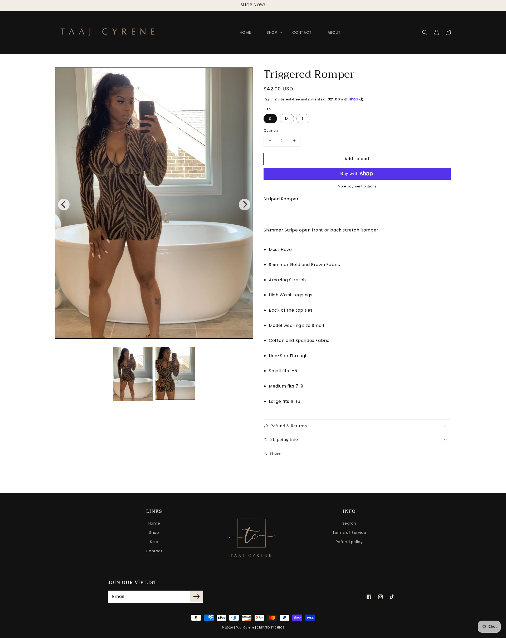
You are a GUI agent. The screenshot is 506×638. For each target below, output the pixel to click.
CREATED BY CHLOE (270, 628)
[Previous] (64, 204)
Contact (154, 551)
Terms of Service (349, 532)
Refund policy (349, 541)
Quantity (271, 130)
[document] (154, 204)
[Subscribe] (196, 596)
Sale (154, 541)
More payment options (357, 186)
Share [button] (275, 453)
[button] (425, 32)
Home (154, 523)
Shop (154, 532)
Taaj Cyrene (245, 628)
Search (349, 523)
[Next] (244, 204)
